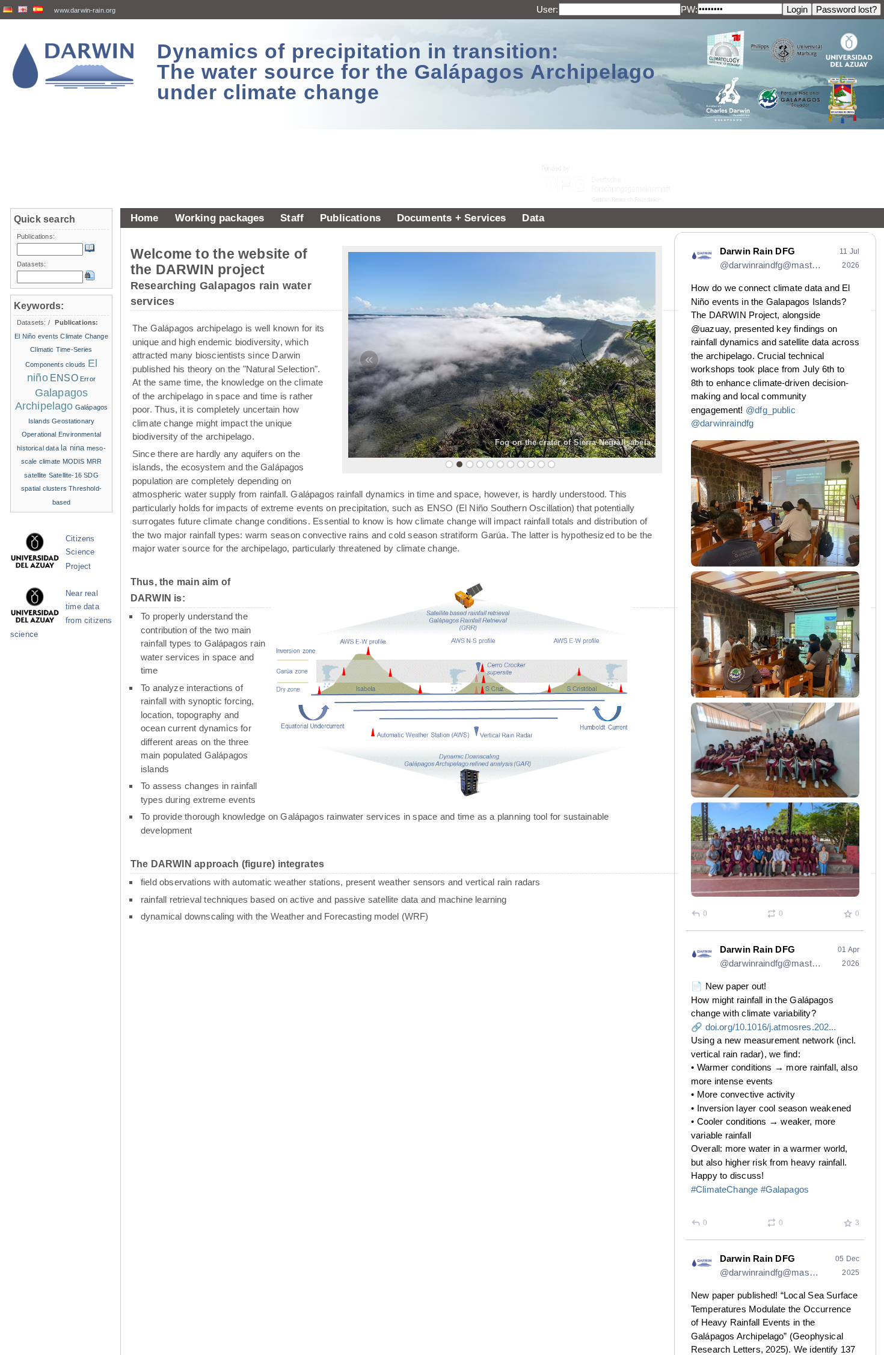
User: (547, 9)
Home (144, 217)
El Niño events (36, 336)
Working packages (220, 217)
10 (541, 464)
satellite (35, 475)
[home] (73, 65)
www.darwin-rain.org (84, 10)
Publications (350, 217)
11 (551, 464)
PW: (689, 9)
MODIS (74, 461)
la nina (72, 447)
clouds (75, 364)
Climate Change (84, 336)
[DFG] (613, 156)
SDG (91, 475)
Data (533, 217)
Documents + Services (451, 217)
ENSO (64, 378)
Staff (292, 217)
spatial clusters (44, 488)
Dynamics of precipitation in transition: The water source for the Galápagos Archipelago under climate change (406, 71)
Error (88, 379)
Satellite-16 (65, 475)
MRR (94, 461)
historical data (38, 448)
